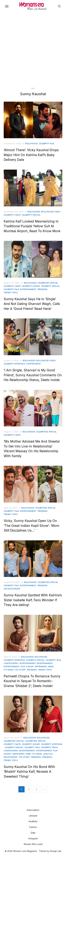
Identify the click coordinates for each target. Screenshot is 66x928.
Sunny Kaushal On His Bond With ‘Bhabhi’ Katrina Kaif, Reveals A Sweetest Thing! (29, 771)
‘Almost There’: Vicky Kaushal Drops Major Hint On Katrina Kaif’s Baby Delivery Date (31, 155)
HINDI (51, 666)
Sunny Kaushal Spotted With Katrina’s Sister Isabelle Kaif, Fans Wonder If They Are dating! (33, 600)
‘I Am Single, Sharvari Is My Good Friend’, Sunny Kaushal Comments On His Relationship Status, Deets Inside (33, 375)
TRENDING (32, 670)
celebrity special (31, 215)
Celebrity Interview (14, 364)
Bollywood (31, 143)
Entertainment (28, 289)
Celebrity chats (12, 215)
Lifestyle (48, 754)
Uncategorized (12, 589)
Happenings (41, 666)
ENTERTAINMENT (12, 666)
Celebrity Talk (46, 143)
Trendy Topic (11, 292)
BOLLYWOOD (27, 657)
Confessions (11, 750)
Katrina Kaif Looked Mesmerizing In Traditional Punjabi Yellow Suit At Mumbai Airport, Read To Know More (32, 226)
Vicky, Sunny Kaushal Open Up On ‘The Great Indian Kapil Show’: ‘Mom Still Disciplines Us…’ (31, 525)
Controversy (33, 364)
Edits (33, 832)
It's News (9, 670)
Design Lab (55, 851)
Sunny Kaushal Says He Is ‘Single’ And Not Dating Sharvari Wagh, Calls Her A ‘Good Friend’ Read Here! (32, 304)
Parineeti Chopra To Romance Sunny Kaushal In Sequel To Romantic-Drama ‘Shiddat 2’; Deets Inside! (32, 681)
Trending (42, 289)
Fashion (33, 827)
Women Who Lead (33, 844)
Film (23, 666)
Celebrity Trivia (49, 747)
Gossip (30, 666)
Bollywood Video (50, 212)
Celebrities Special (47, 283)
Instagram (33, 838)
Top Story (20, 670)
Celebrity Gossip (31, 286)
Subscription (33, 810)
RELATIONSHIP (10, 757)
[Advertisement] (33, 49)
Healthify (33, 821)
